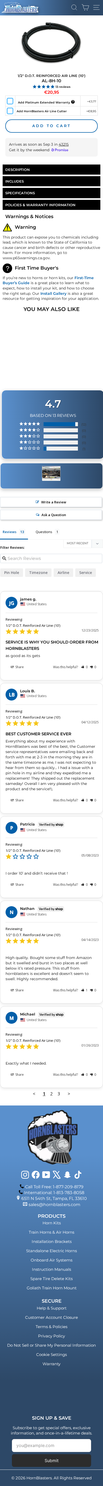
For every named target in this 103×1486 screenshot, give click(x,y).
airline (63, 572)
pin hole (11, 572)
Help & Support (52, 1308)
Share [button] (19, 667)
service (85, 572)
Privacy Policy (51, 1335)
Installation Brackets (52, 1241)
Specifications (20, 193)
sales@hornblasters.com (54, 1204)
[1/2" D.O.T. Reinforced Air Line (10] (51, 473)
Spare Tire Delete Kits (51, 1278)
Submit (52, 1460)
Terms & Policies (51, 1326)
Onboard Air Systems (51, 1260)
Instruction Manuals (51, 1269)
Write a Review (53, 502)
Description (17, 169)
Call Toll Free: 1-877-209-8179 (54, 1186)
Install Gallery (53, 293)
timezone (38, 572)
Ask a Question (53, 514)
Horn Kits (52, 1222)
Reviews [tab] (9, 531)
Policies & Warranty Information (40, 205)
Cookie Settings (51, 1354)
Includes (14, 181)
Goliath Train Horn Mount (52, 1287)
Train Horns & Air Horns (51, 1232)
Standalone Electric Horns (51, 1250)
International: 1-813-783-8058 (54, 1192)
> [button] (69, 1094)
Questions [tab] (44, 531)
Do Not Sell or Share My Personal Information (51, 1345)
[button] (84, 667)
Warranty (51, 1363)
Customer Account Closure (51, 1317)
